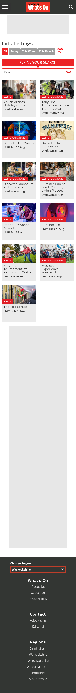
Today (14, 51)
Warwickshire (21, 569)
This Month (46, 51)
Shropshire (38, 673)
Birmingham (38, 648)
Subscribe (38, 592)
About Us (38, 586)
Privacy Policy (38, 599)
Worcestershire (38, 660)
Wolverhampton (38, 667)
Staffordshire (38, 679)
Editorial (38, 626)
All (5, 51)
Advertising (38, 620)
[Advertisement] (39, 445)
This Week (28, 51)
